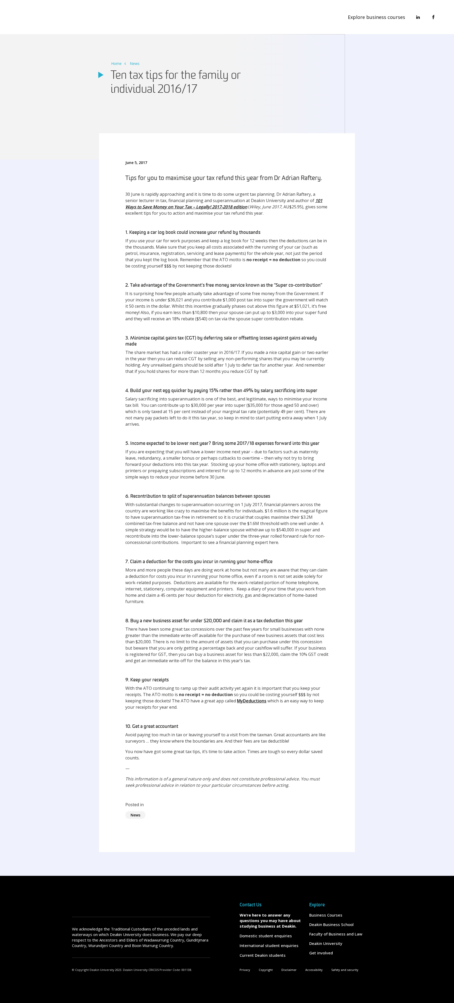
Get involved (321, 952)
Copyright (266, 970)
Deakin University (325, 943)
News (135, 63)
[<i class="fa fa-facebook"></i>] (433, 17)
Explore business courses (376, 17)
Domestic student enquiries (266, 935)
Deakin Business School (331, 924)
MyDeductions (251, 701)
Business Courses (325, 915)
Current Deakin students (263, 955)
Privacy (245, 970)
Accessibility (314, 970)
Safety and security (344, 970)
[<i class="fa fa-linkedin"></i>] (418, 17)
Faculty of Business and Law (335, 934)
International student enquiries (269, 945)
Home (116, 63)
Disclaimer (289, 970)
